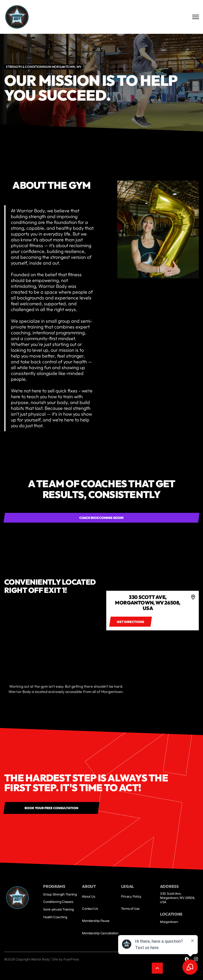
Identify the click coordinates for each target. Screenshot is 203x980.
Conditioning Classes (58, 902)
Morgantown (169, 922)
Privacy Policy (131, 896)
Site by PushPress (65, 959)
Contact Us (90, 909)
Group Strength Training (60, 894)
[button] (157, 968)
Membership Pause (95, 921)
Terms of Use (130, 909)
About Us (88, 896)
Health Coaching (55, 917)
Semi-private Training (58, 909)
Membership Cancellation (100, 933)
